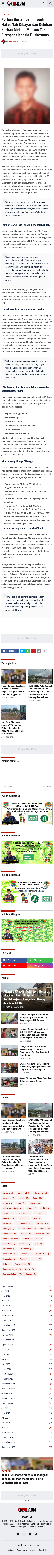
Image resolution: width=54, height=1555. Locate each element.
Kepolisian (9, 1218)
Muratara (26, 1234)
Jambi (8, 1213)
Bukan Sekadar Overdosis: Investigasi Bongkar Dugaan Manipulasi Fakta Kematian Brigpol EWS (13, 690)
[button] (3, 3)
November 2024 (27, 1388)
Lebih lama (46, 787)
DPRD (7, 1203)
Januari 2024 (27, 1437)
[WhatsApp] (27, 651)
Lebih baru (7, 787)
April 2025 (27, 1364)
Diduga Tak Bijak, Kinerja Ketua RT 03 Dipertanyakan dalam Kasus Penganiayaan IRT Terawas (35, 1017)
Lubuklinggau (24, 1223)
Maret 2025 (27, 1369)
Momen (45, 1228)
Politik (24, 1259)
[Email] (39, 651)
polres (37, 1259)
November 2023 (27, 1447)
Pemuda (26, 1254)
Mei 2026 (27, 1301)
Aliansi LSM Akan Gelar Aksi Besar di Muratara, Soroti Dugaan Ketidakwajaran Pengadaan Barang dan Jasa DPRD (26, 997)
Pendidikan (42, 1254)
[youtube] (30, 1534)
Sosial (29, 1269)
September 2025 (27, 1340)
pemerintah (10, 1254)
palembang (9, 1249)
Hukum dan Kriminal (13, 1208)
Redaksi (10, 1550)
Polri (6, 1264)
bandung (8, 1193)
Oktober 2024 (27, 1393)
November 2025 (27, 1330)
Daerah (23, 1198)
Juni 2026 (27, 1296)
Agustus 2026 (27, 1286)
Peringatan (9, 1259)
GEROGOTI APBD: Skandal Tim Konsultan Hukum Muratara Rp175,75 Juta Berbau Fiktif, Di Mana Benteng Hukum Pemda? (40, 692)
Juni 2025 (27, 1354)
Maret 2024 (27, 1428)
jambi (44, 1208)
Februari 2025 (27, 1374)
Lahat (36, 1218)
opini (38, 1244)
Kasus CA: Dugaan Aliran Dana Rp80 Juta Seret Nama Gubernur (36, 1080)
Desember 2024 (27, 1384)
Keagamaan (23, 1213)
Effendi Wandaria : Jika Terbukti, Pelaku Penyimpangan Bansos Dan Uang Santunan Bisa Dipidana (35, 1067)
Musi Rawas (10, 1239)
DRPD (21, 1203)
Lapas (7, 1223)
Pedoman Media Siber (26, 1550)
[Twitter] (22, 651)
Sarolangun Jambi (12, 1269)
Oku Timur (9, 1244)
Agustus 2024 (27, 1403)
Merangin (8, 1228)
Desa (37, 1198)
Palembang (26, 1249)
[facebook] (18, 1534)
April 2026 (27, 1306)
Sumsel (31, 1274)
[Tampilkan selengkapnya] (44, 651)
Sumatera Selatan (12, 1274)
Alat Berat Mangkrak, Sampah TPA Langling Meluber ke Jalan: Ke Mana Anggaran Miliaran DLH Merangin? (12, 728)
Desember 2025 (27, 1325)
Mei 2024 (27, 1418)
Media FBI (34, 1545)
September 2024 (27, 1398)
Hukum (35, 1203)
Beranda (5, 14)
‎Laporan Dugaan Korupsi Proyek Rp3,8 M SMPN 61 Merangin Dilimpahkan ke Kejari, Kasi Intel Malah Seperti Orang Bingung (34, 1033)
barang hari (24, 1193)
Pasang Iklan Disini (27, 53)
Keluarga (39, 1213)
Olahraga (24, 1244)
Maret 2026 (27, 1311)
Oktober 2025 (27, 1335)
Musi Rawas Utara (32, 1239)
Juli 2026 (27, 1291)
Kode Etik (42, 1550)
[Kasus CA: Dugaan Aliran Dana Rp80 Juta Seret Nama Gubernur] (9, 1082)
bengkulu (8, 1198)
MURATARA (43, 1234)
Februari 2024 (27, 1432)
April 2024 (27, 1423)
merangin (42, 1223)
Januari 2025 (27, 1379)
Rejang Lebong (22, 1264)
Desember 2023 (27, 1442)
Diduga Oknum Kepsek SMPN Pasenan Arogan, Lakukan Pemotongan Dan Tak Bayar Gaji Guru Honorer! (34, 1050)
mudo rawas (9, 1234)
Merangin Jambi (27, 1228)
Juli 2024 (27, 1408)
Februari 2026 (27, 1315)
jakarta (31, 1208)
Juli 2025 (27, 1349)
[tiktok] (36, 1534)
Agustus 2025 (27, 1345)
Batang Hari (41, 1193)
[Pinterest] (33, 651)
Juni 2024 (27, 1413)
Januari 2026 (27, 1320)
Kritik (23, 1218)
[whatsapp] (24, 1534)
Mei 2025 (27, 1359)
